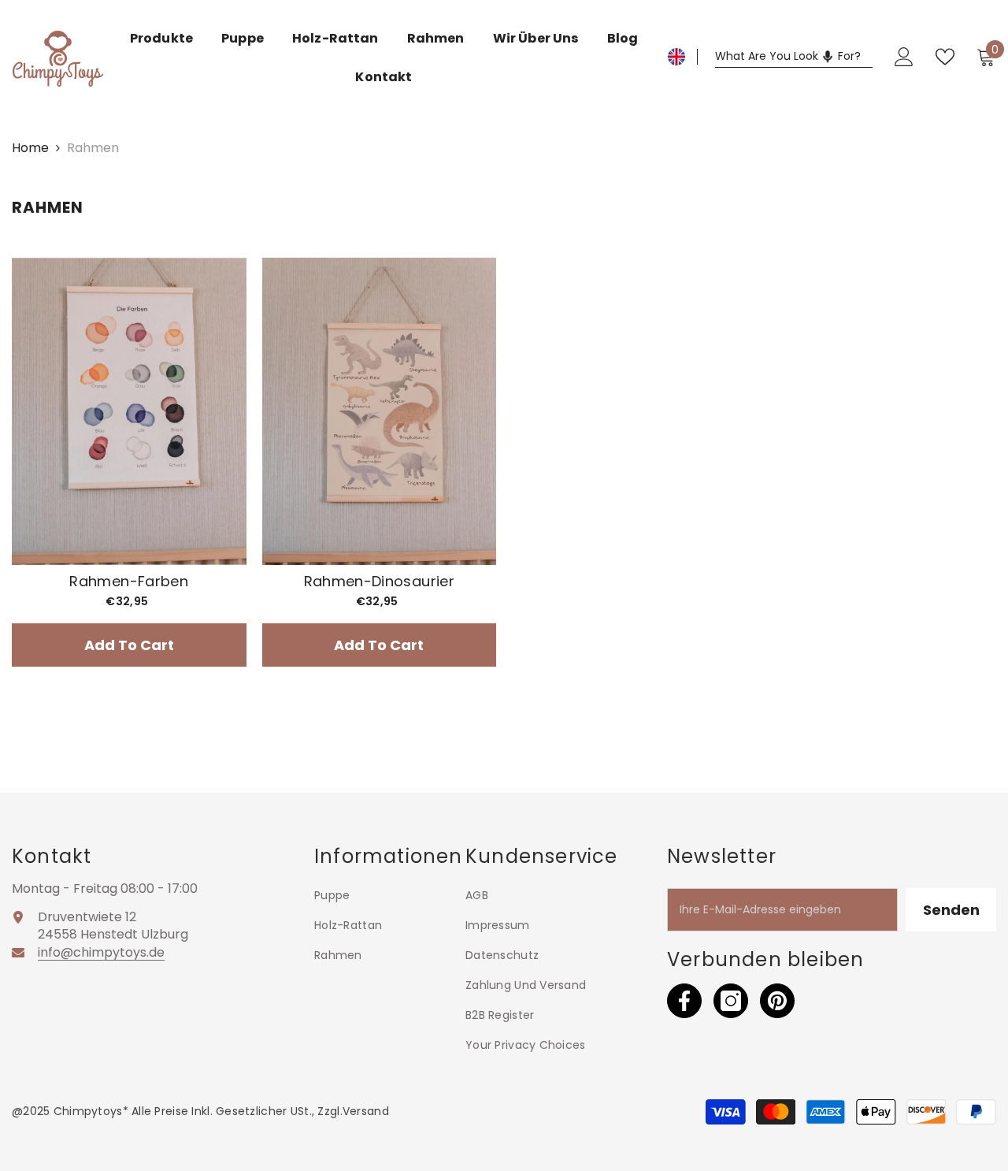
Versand (366, 1111)
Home (30, 148)
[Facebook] (684, 1000)
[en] (676, 56)
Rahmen (93, 148)
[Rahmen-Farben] (129, 411)
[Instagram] (730, 1000)
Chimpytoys (88, 1111)
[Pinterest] (777, 1000)
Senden (951, 910)
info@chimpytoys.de (101, 952)
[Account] (904, 56)
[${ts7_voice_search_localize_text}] (827, 57)
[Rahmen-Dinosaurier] (379, 411)
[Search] (794, 57)
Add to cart (129, 645)
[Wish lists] (945, 56)
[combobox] (794, 57)
